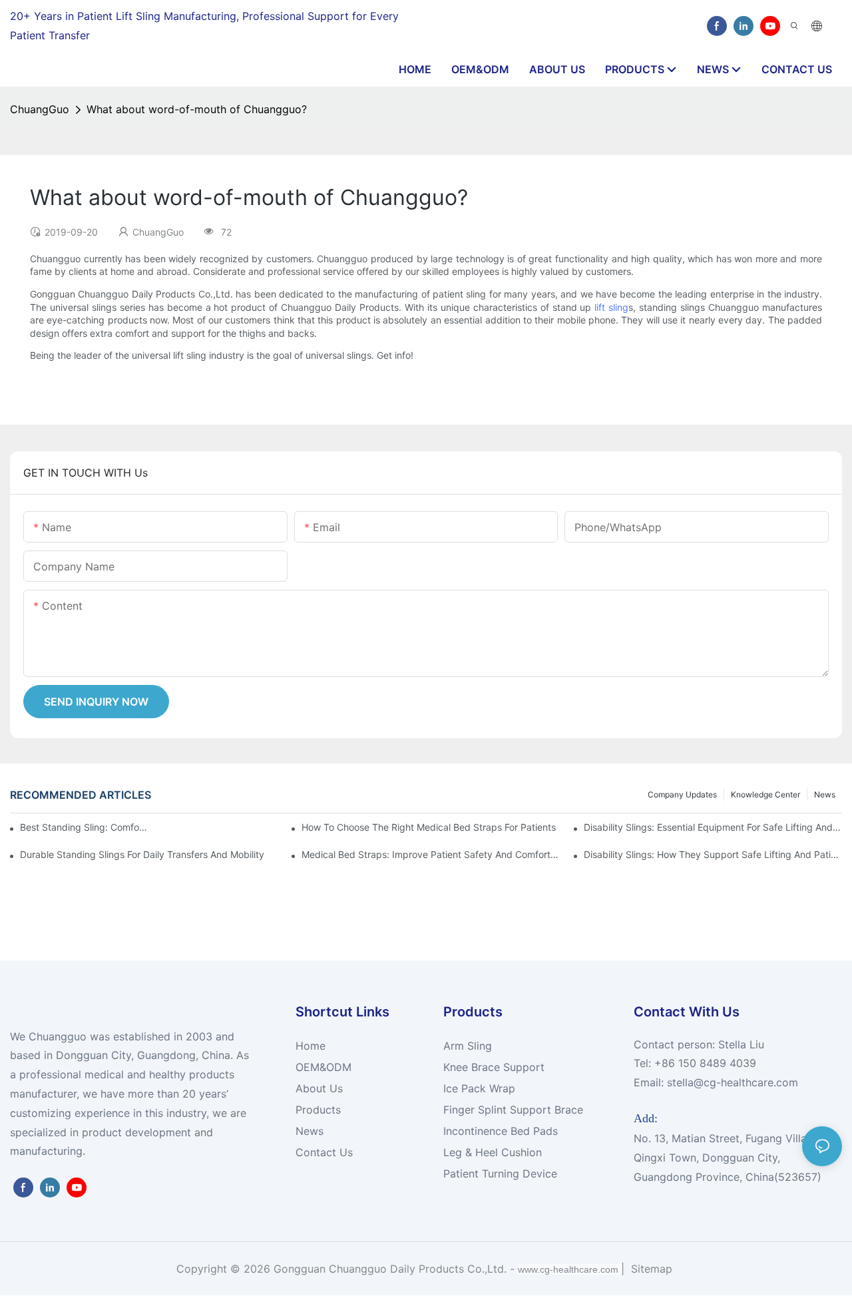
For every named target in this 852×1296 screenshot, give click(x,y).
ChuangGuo (39, 109)
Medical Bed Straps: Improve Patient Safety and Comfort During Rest (431, 854)
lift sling (611, 307)
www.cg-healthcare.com (569, 1269)
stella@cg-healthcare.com (732, 1082)
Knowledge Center (765, 794)
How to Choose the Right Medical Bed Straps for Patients (429, 827)
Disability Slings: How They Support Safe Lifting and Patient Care (713, 854)
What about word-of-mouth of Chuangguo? (197, 109)
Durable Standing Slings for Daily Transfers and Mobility (142, 854)
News (824, 794)
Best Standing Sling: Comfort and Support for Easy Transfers (84, 827)
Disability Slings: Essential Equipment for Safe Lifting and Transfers (713, 827)
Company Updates (682, 794)
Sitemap (650, 1268)
